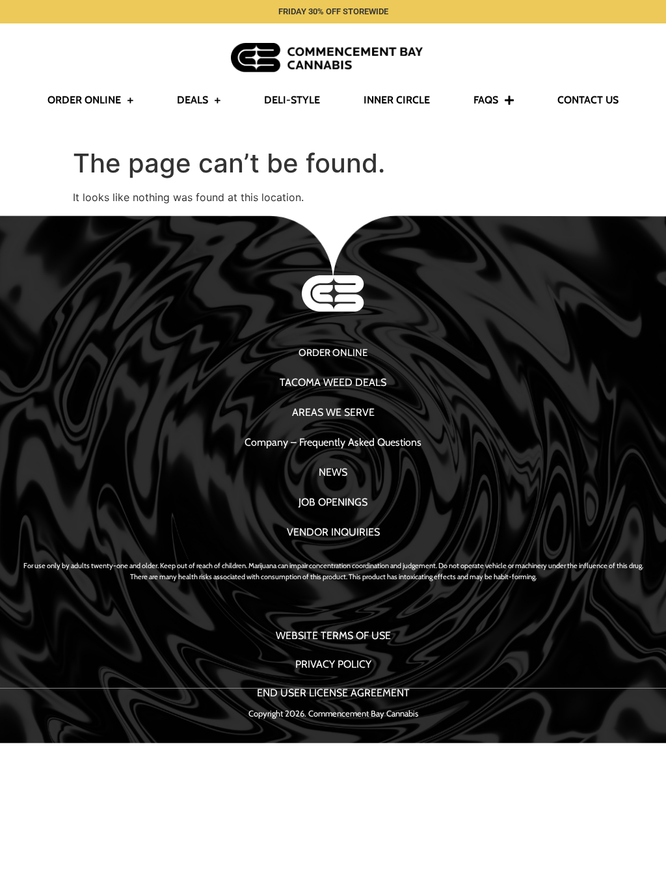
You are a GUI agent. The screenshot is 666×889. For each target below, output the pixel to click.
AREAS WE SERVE (333, 412)
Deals (192, 100)
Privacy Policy (333, 664)
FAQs (485, 100)
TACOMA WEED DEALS (333, 382)
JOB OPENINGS (333, 502)
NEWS (333, 472)
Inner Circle (397, 100)
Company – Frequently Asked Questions (333, 442)
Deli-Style (292, 100)
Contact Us (588, 100)
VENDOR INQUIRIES (333, 532)
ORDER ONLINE (333, 353)
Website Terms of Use (333, 635)
